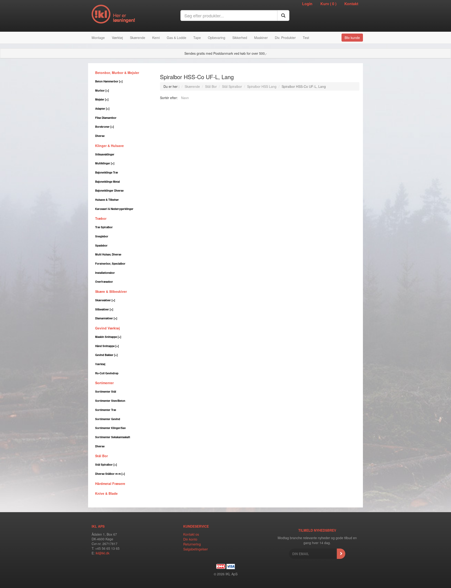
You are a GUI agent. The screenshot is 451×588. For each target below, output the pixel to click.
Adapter (102, 109)
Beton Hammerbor (109, 81)
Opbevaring (216, 37)
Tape (197, 37)
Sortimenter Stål (105, 392)
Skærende (137, 37)
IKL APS (98, 526)
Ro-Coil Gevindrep (106, 373)
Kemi (156, 37)
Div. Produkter (285, 37)
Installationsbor (105, 273)
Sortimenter (104, 382)
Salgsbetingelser (195, 549)
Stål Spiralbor (106, 465)
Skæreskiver (105, 300)
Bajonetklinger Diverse (109, 191)
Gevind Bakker (106, 355)
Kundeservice (196, 526)
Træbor (100, 218)
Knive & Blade (106, 493)
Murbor (102, 91)
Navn (185, 97)
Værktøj (117, 37)
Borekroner (104, 127)
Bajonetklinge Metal (107, 182)
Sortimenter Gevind (107, 419)
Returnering (192, 544)
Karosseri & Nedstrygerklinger (114, 209)
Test (306, 37)
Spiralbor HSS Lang (261, 86)
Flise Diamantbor (106, 118)
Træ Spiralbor (104, 227)
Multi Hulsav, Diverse (108, 254)
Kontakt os (191, 534)
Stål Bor (101, 455)
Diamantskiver (106, 318)
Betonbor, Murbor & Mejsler (117, 72)
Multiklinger (104, 163)
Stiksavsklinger (104, 154)
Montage (98, 37)
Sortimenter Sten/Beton (110, 401)
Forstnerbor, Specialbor (110, 264)
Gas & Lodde (176, 37)
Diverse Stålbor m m (110, 474)
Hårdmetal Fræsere (110, 483)
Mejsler (102, 99)
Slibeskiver (104, 309)
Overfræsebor (104, 282)
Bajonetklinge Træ (106, 172)
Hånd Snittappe (107, 346)
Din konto (190, 539)
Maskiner (261, 37)
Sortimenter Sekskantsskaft (112, 437)
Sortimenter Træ (105, 410)
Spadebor (101, 246)
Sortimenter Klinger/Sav (110, 428)
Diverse (100, 136)
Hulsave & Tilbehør (107, 200)
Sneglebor (101, 236)
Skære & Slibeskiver (111, 291)
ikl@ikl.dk (102, 553)
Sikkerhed (239, 37)
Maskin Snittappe (108, 337)
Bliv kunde (352, 37)
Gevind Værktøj (107, 328)
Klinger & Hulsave (109, 145)
